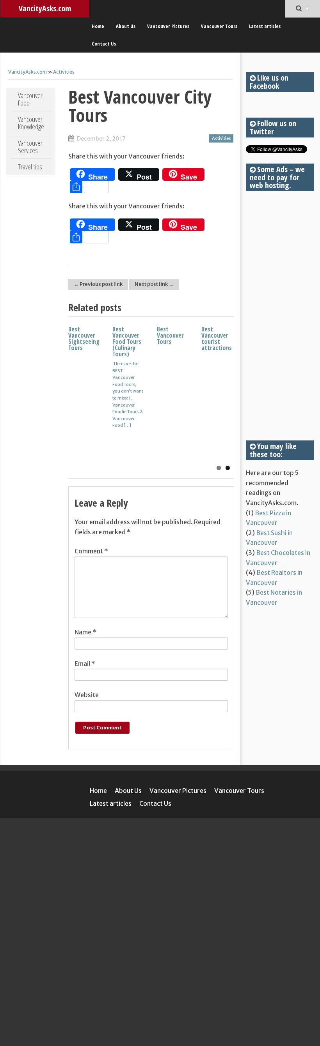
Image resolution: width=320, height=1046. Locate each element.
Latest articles (265, 26)
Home (98, 26)
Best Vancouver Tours (170, 335)
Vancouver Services (30, 146)
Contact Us (104, 43)
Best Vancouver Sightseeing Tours (84, 338)
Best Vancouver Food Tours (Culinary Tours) (126, 341)
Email (85, 663)
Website (87, 695)
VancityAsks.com (45, 8)
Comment (91, 551)
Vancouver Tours (219, 26)
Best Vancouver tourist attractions (216, 338)
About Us (125, 26)
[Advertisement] (280, 316)
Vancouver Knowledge (31, 123)
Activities (64, 72)
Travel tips (30, 167)
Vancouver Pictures (168, 26)
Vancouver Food (30, 99)
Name (85, 632)
